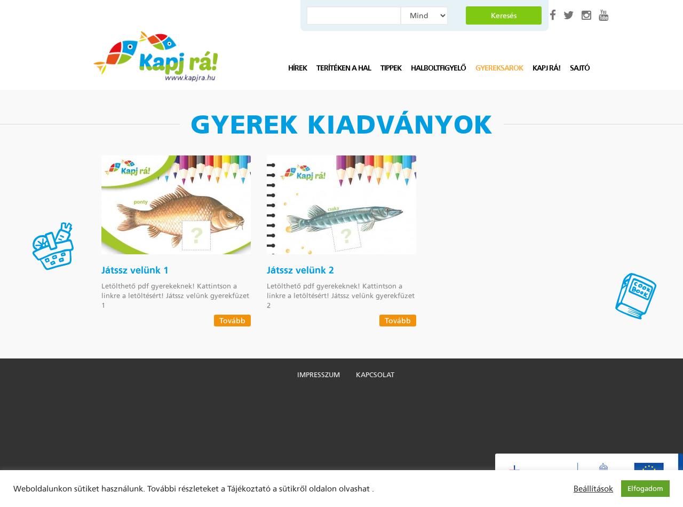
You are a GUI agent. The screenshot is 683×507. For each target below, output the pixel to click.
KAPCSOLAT (375, 375)
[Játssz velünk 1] (176, 204)
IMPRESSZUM (318, 375)
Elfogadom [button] (645, 489)
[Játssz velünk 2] (341, 204)
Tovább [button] (232, 320)
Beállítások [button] (593, 489)
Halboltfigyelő (438, 68)
